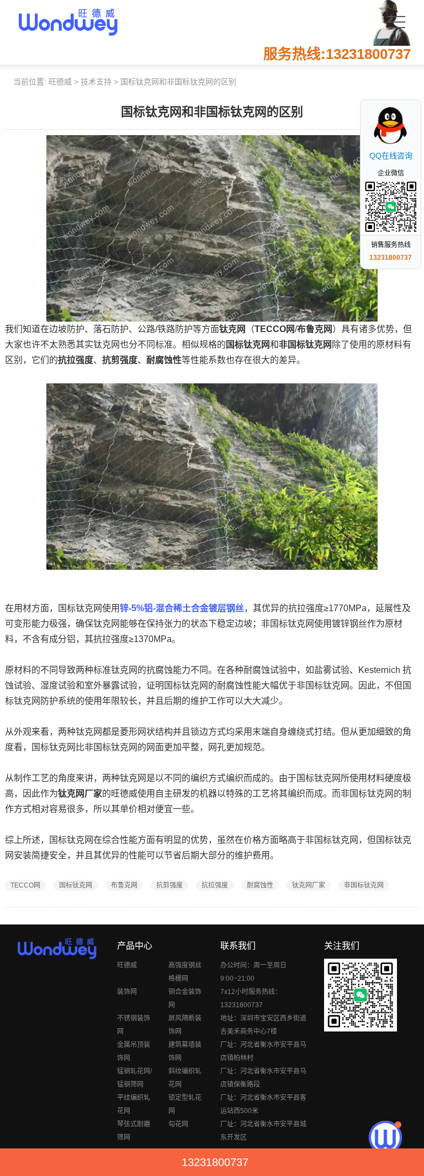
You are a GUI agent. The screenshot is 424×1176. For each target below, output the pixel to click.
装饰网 (127, 992)
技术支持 (96, 81)
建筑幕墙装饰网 (185, 1051)
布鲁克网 (124, 885)
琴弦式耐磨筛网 (133, 1130)
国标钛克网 (75, 885)
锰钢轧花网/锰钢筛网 (134, 1077)
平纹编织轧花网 (133, 1104)
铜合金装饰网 (185, 998)
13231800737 (215, 1162)
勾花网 (178, 1124)
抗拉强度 (215, 885)
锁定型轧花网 (185, 1104)
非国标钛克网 (364, 885)
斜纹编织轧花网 (185, 1077)
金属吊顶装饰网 (133, 1051)
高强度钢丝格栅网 (185, 971)
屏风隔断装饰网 (185, 1024)
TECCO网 (25, 885)
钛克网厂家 (308, 885)
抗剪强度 (169, 885)
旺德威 (60, 81)
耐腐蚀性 (260, 885)
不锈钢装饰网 (133, 1024)
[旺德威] (67, 22)
